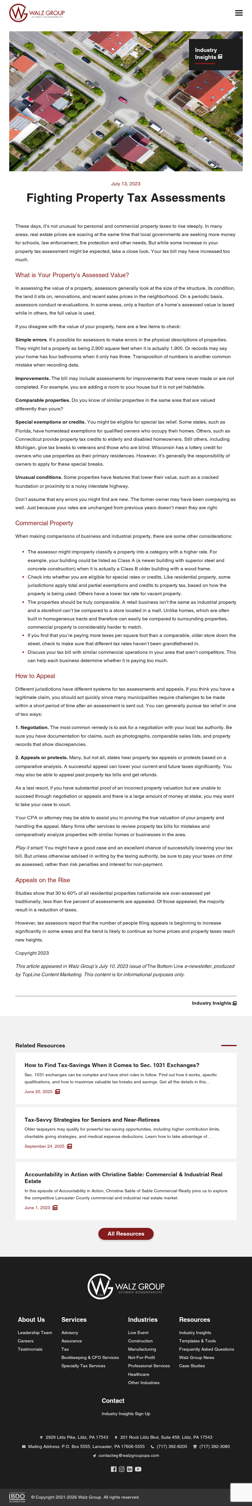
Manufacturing (142, 1349)
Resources (194, 1320)
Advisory (69, 1332)
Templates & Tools (197, 1340)
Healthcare (138, 1374)
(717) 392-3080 (214, 1446)
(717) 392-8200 (172, 1446)
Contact (113, 1401)
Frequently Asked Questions (206, 1349)
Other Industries (143, 1382)
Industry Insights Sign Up (126, 1413)
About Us (31, 1320)
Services (74, 1320)
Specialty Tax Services (83, 1365)
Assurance (71, 1340)
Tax (65, 1349)
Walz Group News (196, 1357)
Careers (25, 1340)
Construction (140, 1340)
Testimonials (30, 1349)
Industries (143, 1320)
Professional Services (149, 1365)
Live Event (138, 1332)
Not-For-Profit (141, 1357)
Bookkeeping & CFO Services (90, 1357)
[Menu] (239, 13)
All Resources (126, 1233)
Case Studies (192, 1365)
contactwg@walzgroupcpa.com (129, 1455)
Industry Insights (195, 1332)
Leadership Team (35, 1332)
